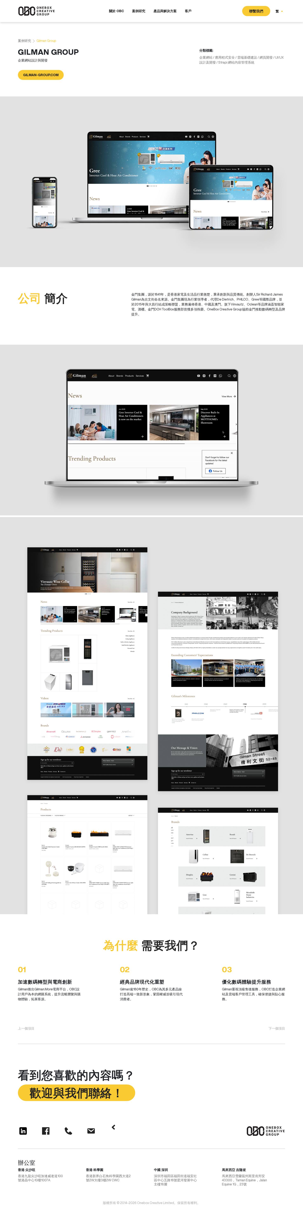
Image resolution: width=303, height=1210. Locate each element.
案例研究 (138, 11)
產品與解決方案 (165, 11)
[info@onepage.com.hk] (91, 1131)
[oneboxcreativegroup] (23, 1131)
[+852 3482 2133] (68, 1131)
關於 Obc (116, 11)
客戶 (188, 11)
